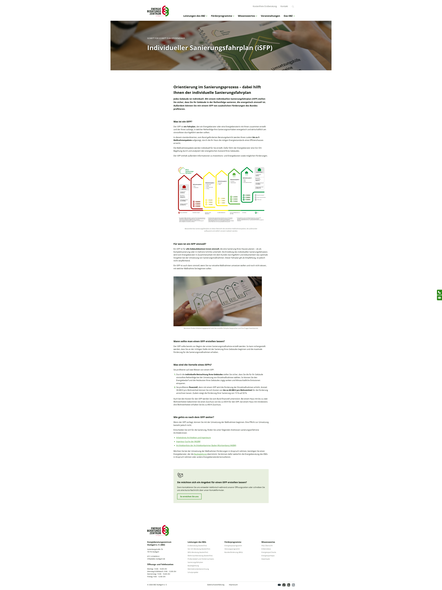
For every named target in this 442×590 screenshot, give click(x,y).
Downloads (265, 559)
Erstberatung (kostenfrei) (197, 545)
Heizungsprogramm (232, 549)
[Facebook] (284, 585)
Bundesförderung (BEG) (233, 552)
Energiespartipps (268, 555)
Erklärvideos (266, 549)
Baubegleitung (200, 454)
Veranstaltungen (270, 15)
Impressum (233, 585)
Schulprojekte (193, 572)
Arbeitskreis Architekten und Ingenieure (193, 437)
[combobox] (296, 6)
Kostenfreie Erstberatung (265, 6)
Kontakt (284, 6)
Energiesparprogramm (233, 545)
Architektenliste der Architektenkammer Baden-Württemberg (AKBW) (206, 445)
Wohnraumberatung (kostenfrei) (200, 555)
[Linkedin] (288, 585)
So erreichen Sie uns (189, 496)
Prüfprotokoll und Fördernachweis (201, 559)
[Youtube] (279, 585)
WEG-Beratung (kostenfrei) (198, 552)
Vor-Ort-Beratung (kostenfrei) (199, 549)
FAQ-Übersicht (267, 545)
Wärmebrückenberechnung (198, 569)
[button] (5, 585)
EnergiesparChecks (268, 552)
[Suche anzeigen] (293, 6)
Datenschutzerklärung (215, 585)
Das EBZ (288, 15)
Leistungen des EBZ (194, 15)
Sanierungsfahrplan (195, 562)
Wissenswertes (246, 15)
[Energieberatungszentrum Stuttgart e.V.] (158, 11)
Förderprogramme (221, 15)
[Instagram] (293, 585)
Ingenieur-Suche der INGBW (188, 441)
